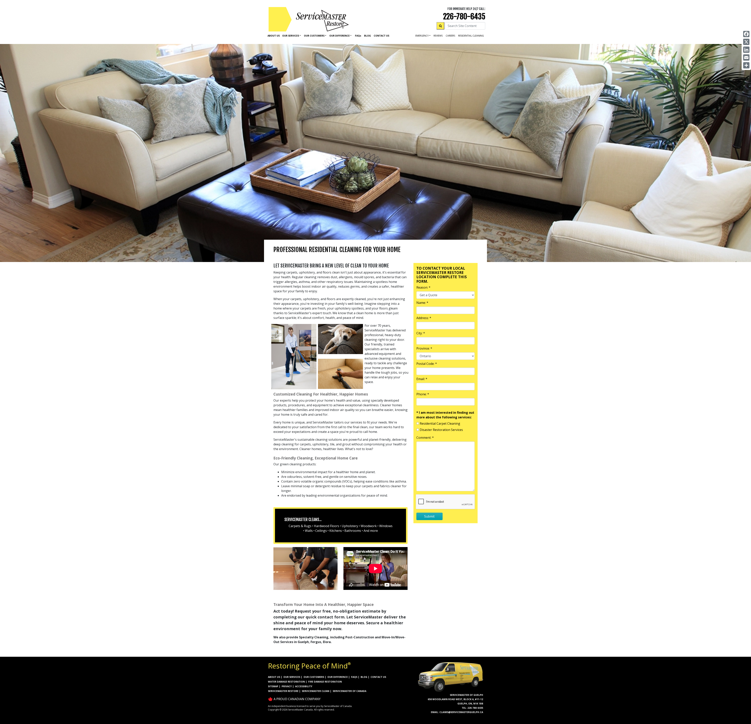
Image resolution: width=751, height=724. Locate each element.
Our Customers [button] (314, 35)
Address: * (423, 318)
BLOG (364, 677)
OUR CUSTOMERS (314, 677)
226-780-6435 (464, 16)
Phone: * (422, 394)
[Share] (746, 65)
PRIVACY (287, 686)
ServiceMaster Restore (283, 691)
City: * (420, 333)
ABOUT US (274, 677)
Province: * (424, 348)
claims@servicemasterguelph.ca (461, 712)
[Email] (746, 57)
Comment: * (425, 437)
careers (450, 35)
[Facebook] (746, 34)
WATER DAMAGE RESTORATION (286, 681)
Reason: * (423, 287)
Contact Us (381, 35)
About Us (274, 35)
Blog (367, 35)
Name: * (422, 303)
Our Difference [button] (339, 35)
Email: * (421, 379)
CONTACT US (378, 677)
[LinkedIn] (746, 50)
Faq (358, 35)
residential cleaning (471, 35)
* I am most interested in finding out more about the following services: (445, 414)
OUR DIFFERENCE (337, 677)
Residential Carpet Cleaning (440, 423)
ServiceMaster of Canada (349, 691)
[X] (746, 42)
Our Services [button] (290, 35)
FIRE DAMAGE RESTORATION (325, 681)
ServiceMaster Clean (315, 691)
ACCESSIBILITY (303, 686)
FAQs (354, 677)
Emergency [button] (422, 35)
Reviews (438, 35)
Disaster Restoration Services (441, 430)
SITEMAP (273, 686)
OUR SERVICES (291, 677)
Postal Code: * (426, 364)
